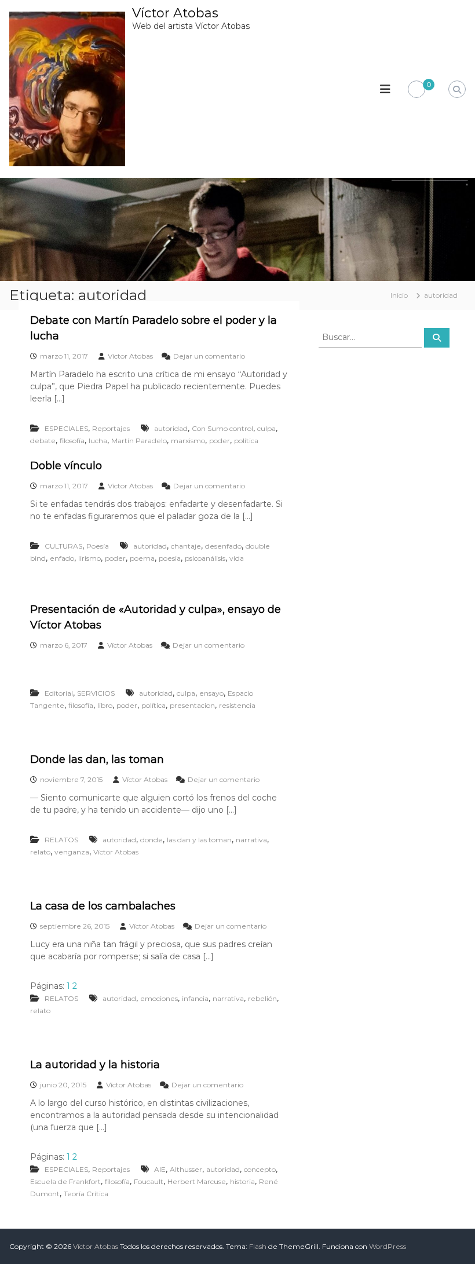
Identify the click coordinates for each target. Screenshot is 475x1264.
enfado (62, 558)
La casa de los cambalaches (103, 906)
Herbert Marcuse (196, 1181)
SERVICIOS (96, 693)
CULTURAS (63, 546)
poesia (170, 558)
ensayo (211, 693)
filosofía (72, 440)
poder (219, 440)
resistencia (237, 705)
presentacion (192, 705)
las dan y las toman (199, 839)
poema (142, 558)
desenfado (223, 546)
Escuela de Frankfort (65, 1181)
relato (40, 851)
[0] (416, 90)
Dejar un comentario (209, 356)
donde (151, 839)
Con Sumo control (222, 428)
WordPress (387, 1246)
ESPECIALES (66, 428)
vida (236, 558)
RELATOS (61, 839)
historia (242, 1181)
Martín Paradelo (139, 440)
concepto (260, 1169)
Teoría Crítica (86, 1193)
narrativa (251, 839)
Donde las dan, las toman (97, 759)
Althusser (186, 1169)
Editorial (59, 693)
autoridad (171, 428)
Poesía (97, 546)
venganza (71, 851)
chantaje (186, 546)
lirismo (89, 558)
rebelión (262, 998)
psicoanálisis (205, 558)
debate (43, 440)
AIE (160, 1169)
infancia (195, 998)
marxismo (188, 440)
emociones (159, 998)
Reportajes (111, 428)
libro (104, 705)
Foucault (148, 1181)
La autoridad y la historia (95, 1064)
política (246, 440)
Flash (257, 1246)
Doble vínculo (66, 465)
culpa (266, 428)
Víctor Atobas (175, 13)
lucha (98, 440)
